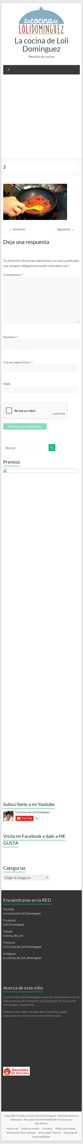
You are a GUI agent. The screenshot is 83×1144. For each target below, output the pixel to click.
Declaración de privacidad (21, 1132)
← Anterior (17, 229)
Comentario (13, 275)
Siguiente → (65, 229)
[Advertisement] (41, 118)
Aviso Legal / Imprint (49, 1132)
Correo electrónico (18, 362)
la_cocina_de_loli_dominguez (22, 958)
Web (6, 384)
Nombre (10, 337)
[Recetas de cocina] (16, 1068)
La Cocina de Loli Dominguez (22, 946)
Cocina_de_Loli (13, 935)
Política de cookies (65, 1128)
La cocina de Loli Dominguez (41, 44)
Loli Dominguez (13, 924)
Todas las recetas (30, 1128)
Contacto (47, 1128)
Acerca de (12, 1128)
